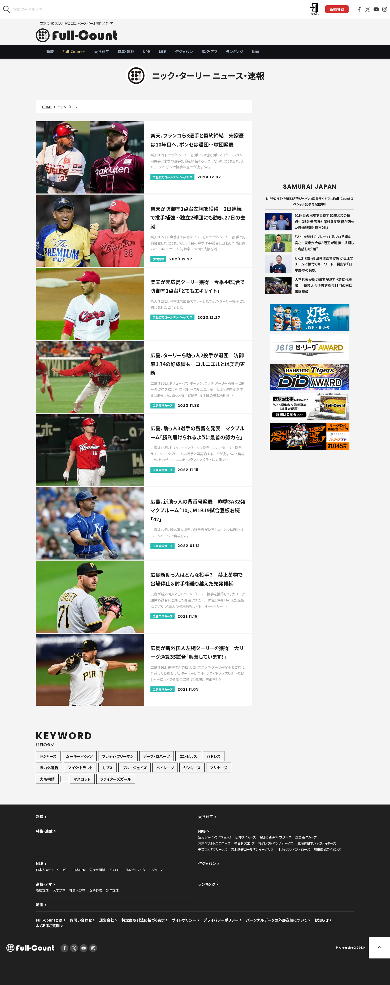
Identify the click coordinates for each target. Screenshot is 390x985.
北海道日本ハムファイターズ (316, 843)
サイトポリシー (184, 920)
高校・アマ (209, 51)
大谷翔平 (101, 51)
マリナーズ (218, 767)
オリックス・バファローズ (294, 849)
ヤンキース (192, 767)
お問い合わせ (81, 920)
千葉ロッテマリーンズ (212, 849)
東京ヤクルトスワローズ (214, 843)
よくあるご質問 (48, 925)
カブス (107, 767)
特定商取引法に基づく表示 (143, 920)
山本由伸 (79, 869)
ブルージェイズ (134, 767)
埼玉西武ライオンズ (327, 849)
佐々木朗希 (97, 869)
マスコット (82, 779)
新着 (50, 51)
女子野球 (95, 890)
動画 (255, 51)
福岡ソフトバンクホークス (275, 843)
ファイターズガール (115, 779)
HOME (47, 106)
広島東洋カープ (306, 837)
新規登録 (337, 9)
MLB (163, 51)
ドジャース (48, 756)
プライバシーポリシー (221, 920)
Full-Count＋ (74, 51)
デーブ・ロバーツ (156, 756)
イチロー (115, 869)
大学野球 (59, 890)
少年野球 (112, 890)
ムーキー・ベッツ (79, 756)
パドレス (213, 756)
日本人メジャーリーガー (52, 869)
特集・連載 (126, 51)
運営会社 (106, 920)
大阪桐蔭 (47, 779)
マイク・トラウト (80, 767)
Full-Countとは (49, 920)
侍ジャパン (184, 51)
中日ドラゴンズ (244, 843)
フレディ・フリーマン (118, 756)
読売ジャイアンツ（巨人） (214, 837)
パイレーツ (165, 767)
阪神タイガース (245, 837)
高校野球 (42, 890)
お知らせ (321, 920)
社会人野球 (77, 890)
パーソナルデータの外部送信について (276, 920)
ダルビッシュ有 (135, 869)
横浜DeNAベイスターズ (275, 837)
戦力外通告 (49, 767)
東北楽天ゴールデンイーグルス (252, 849)
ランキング (234, 51)
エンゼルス (188, 756)
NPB (146, 51)
